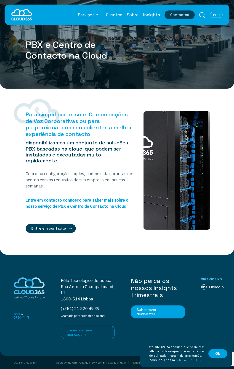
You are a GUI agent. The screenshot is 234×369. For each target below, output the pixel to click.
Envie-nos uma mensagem (79, 332)
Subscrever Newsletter (146, 311)
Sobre (132, 14)
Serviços (86, 14)
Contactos (179, 14)
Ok (217, 353)
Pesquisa (202, 15)
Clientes (114, 14)
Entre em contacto (48, 228)
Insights (151, 14)
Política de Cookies (189, 360)
